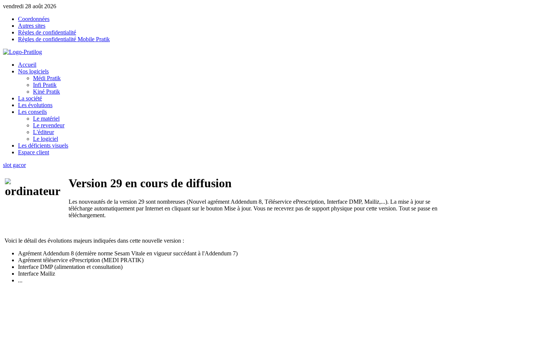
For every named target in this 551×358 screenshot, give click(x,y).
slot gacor (14, 165)
